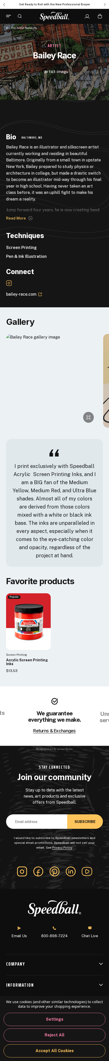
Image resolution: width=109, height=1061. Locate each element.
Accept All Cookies (54, 1050)
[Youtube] (87, 871)
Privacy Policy (62, 847)
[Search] (20, 16)
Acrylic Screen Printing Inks (27, 662)
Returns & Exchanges (54, 730)
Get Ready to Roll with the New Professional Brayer (54, 4)
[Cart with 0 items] (100, 16)
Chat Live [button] (90, 936)
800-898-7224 (54, 936)
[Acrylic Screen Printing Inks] (28, 621)
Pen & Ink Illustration (26, 256)
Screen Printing (21, 247)
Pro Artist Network (24, 28)
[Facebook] (38, 871)
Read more (16, 218)
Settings (54, 1019)
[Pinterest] (54, 871)
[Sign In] (87, 16)
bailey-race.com (21, 294)
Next (105, 4)
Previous (4, 4)
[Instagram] (22, 871)
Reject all (54, 1035)
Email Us (19, 936)
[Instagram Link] (9, 283)
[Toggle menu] (10, 16)
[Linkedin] (71, 871)
